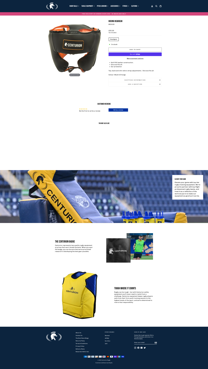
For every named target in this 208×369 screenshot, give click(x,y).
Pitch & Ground (102, 6)
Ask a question (135, 84)
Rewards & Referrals (82, 351)
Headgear (113, 39)
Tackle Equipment (87, 6)
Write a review (118, 110)
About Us (78, 332)
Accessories (115, 6)
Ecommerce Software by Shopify (104, 362)
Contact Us (79, 335)
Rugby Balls (74, 6)
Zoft (106, 343)
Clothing (134, 6)
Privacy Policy (80, 346)
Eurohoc (107, 341)
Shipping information (135, 80)
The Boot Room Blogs (82, 338)
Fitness (125, 6)
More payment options (135, 58)
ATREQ (107, 338)
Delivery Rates (80, 349)
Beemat (107, 335)
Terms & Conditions (82, 343)
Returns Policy (80, 341)
